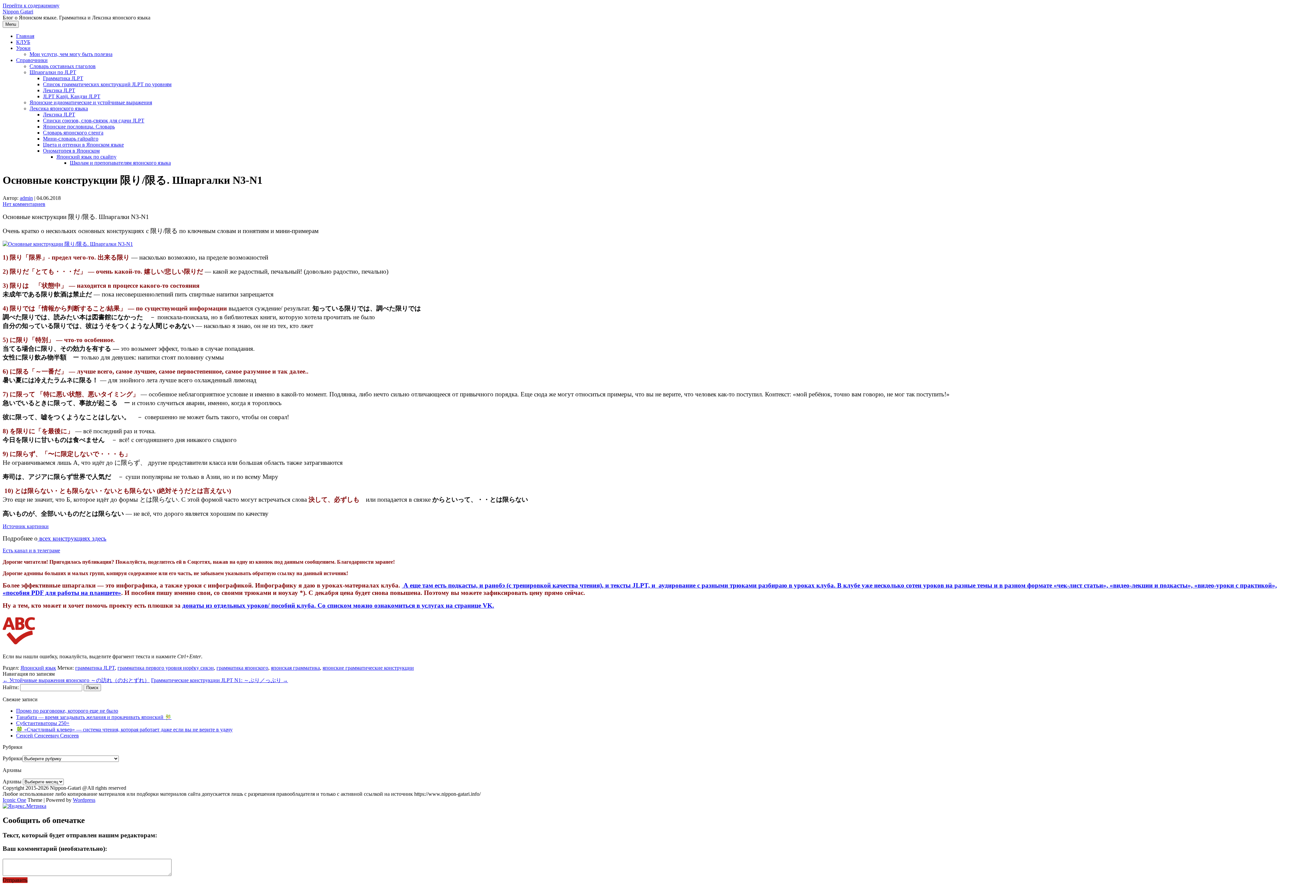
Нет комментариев (24, 204)
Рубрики (12, 758)
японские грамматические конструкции (368, 668)
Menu (10, 24)
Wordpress (84, 800)
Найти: (11, 687)
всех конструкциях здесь (72, 538)
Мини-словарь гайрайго (70, 139)
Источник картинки (26, 526)
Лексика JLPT (59, 90)
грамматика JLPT (95, 668)
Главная (25, 36)
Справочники (32, 60)
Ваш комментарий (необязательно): (55, 848)
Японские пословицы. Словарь (79, 126)
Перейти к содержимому (31, 5)
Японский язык (38, 668)
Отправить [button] (15, 880)
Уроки (23, 48)
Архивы (12, 781)
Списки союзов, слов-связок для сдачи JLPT (93, 120)
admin (26, 198)
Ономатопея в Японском (71, 151)
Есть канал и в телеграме (31, 550)
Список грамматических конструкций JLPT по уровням (107, 84)
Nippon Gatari (18, 11)
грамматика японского (242, 668)
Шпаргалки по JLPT (53, 72)
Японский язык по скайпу (86, 157)
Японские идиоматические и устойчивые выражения (91, 102)
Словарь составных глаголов (63, 66)
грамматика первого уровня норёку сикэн (165, 668)
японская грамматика (295, 668)
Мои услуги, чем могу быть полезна (71, 54)
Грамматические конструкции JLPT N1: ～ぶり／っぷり (219, 680)
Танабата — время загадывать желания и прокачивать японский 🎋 (94, 717)
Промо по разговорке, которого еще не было (67, 711)
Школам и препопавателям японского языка (120, 163)
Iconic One (14, 800)
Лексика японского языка (59, 108)
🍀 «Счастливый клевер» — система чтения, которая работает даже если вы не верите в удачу (124, 729)
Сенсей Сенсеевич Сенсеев (47, 735)
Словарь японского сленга (73, 132)
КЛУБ (23, 42)
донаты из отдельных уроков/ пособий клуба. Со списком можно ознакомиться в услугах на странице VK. (338, 605)
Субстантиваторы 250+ (42, 723)
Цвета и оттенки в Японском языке (83, 145)
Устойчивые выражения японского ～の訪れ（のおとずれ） (76, 680)
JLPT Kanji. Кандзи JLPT (71, 96)
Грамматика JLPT (63, 78)
